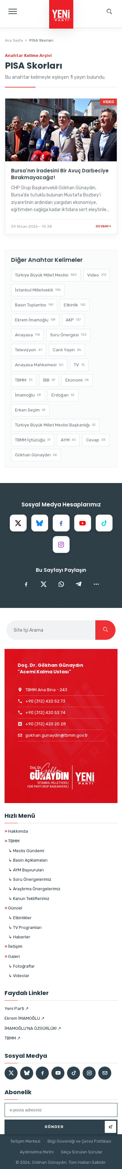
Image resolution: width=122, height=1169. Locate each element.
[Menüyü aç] (12, 11)
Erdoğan (63, 395)
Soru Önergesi (68, 334)
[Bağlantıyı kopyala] (96, 584)
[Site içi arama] (109, 11)
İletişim (13, 946)
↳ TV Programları (25, 927)
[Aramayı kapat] (110, 34)
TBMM (24, 380)
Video (96, 275)
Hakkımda (16, 831)
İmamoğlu (28, 395)
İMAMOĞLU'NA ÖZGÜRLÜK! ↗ (33, 1028)
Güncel (13, 908)
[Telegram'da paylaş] (79, 584)
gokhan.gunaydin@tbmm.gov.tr (56, 735)
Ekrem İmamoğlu (35, 319)
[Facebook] (61, 523)
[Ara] (105, 630)
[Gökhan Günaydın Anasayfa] (61, 15)
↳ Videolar (18, 975)
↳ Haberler (19, 936)
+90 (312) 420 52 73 (45, 701)
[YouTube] (82, 523)
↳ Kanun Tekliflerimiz (28, 898)
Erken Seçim (30, 410)
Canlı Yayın (67, 349)
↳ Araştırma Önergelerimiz (34, 888)
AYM (68, 439)
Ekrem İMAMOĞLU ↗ (25, 1018)
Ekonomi (77, 380)
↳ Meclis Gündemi (26, 850)
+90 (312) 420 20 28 (45, 723)
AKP (73, 319)
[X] (18, 523)
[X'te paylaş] (43, 584)
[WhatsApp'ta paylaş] (61, 584)
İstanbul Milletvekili (38, 290)
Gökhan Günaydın (36, 454)
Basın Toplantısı (34, 304)
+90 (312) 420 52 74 (45, 712)
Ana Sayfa (14, 40)
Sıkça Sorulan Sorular (81, 1151)
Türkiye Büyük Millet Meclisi (46, 275)
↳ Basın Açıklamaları (27, 860)
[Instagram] (61, 544)
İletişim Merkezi (25, 1141)
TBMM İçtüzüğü (32, 439)
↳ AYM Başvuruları (26, 869)
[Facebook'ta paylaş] (26, 584)
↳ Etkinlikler (20, 917)
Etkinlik (75, 304)
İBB (49, 380)
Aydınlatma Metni (37, 1151)
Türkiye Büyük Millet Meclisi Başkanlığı (55, 425)
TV (79, 364)
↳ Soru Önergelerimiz (29, 879)
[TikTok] (104, 523)
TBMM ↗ (12, 1038)
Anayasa (27, 334)
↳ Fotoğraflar (21, 966)
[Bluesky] (39, 523)
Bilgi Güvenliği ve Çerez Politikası (79, 1141)
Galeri (12, 956)
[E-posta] (104, 1073)
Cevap (95, 439)
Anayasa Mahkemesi (39, 364)
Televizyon (28, 349)
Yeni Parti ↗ (17, 1008)
